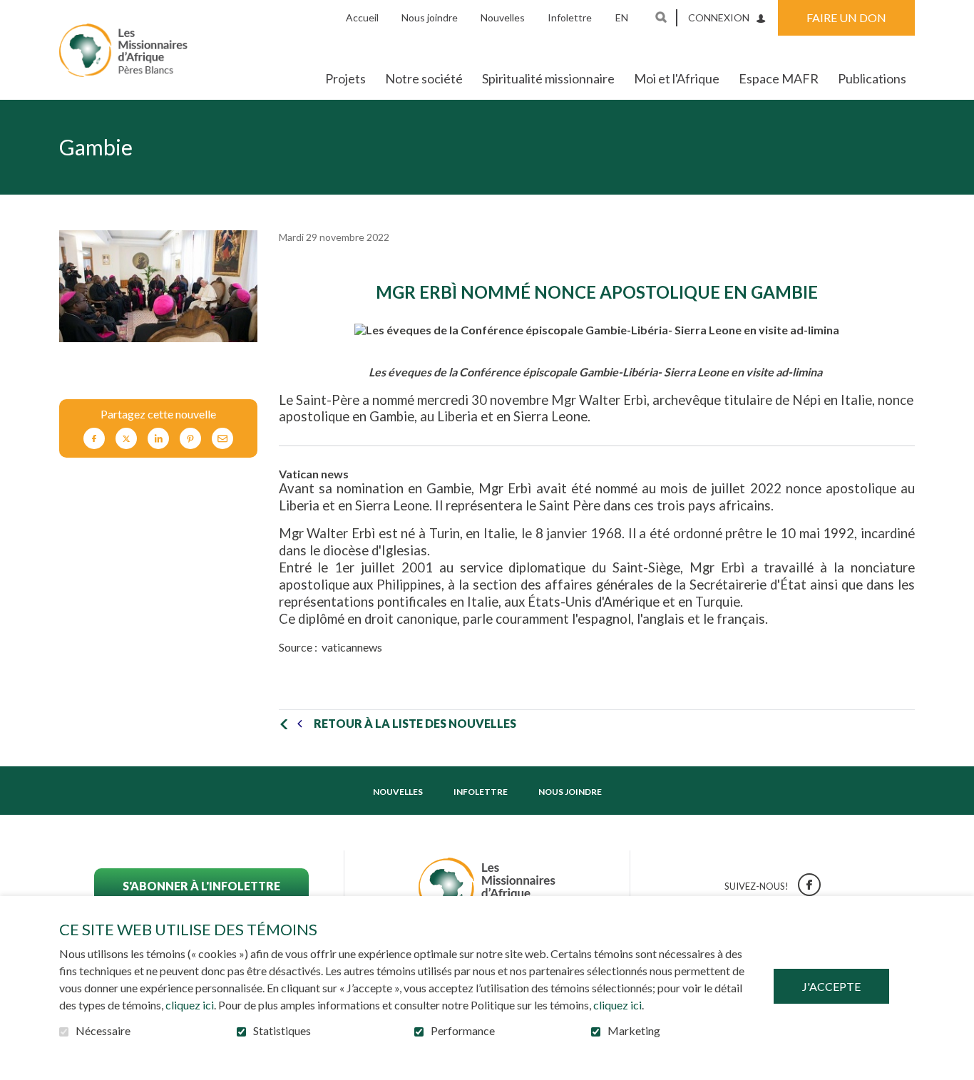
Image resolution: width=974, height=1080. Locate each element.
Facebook (94, 438)
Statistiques (282, 1030)
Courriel (222, 438)
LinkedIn (158, 438)
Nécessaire (103, 1030)
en (621, 17)
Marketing (634, 1030)
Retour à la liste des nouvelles (415, 723)
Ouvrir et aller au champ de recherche (661, 17)
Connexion (718, 17)
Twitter (126, 438)
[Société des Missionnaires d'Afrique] (123, 50)
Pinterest (190, 438)
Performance (463, 1030)
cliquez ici (189, 1005)
